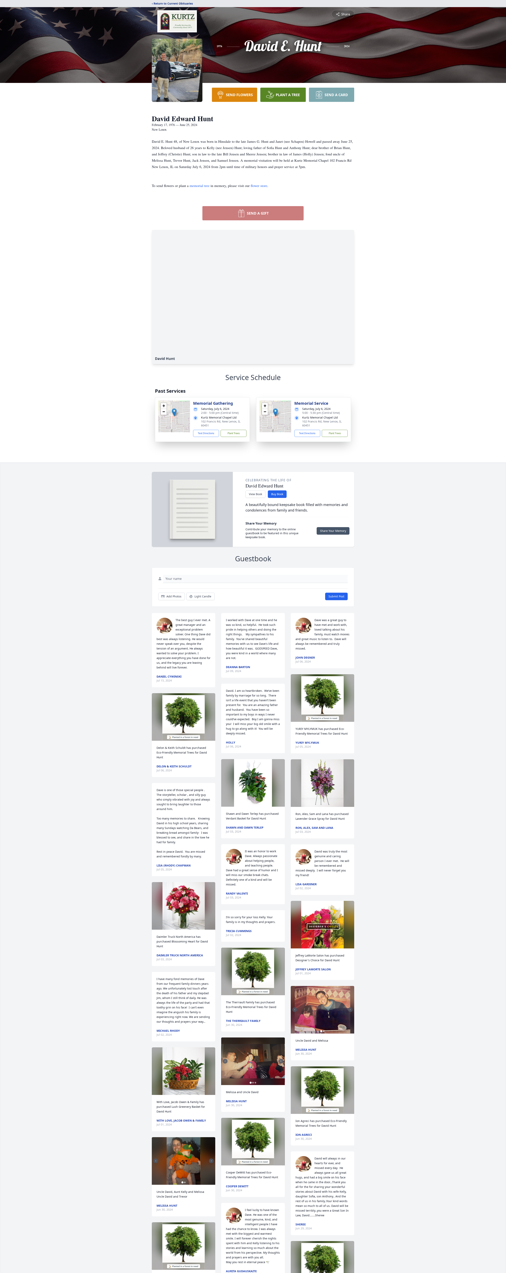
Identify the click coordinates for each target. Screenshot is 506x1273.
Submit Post (336, 596)
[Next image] (211, 1160)
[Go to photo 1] (182, 1182)
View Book (255, 494)
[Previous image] (155, 1160)
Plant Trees (234, 433)
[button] (174, 412)
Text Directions (206, 433)
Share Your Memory (333, 531)
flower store (259, 185)
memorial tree (200, 185)
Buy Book (277, 494)
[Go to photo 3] (255, 1082)
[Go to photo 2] (185, 1182)
